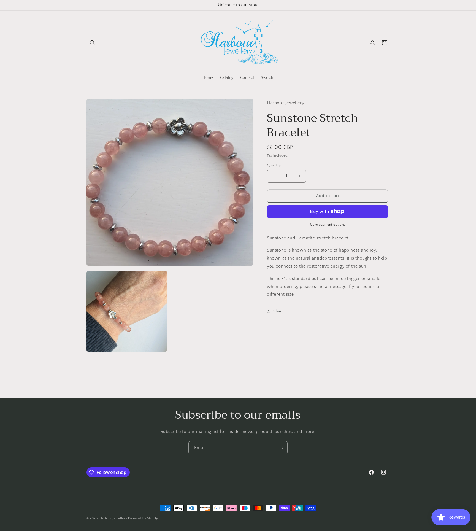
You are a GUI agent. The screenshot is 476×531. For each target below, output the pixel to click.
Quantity (274, 165)
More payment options (327, 224)
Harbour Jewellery (114, 518)
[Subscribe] (281, 447)
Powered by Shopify (143, 518)
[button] (92, 43)
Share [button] (278, 311)
